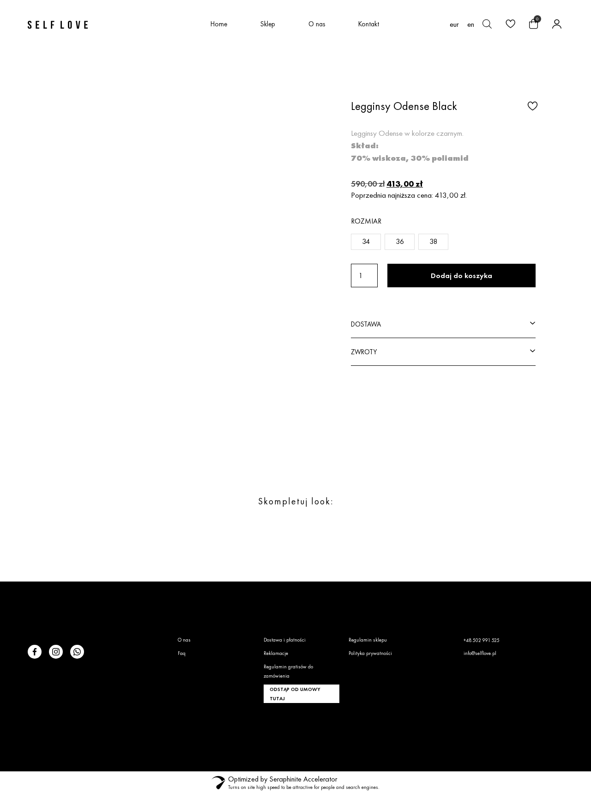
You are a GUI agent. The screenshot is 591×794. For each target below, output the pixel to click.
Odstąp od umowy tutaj (295, 694)
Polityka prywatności (370, 653)
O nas (316, 23)
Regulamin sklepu (368, 639)
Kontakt (368, 23)
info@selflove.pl (480, 653)
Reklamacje (276, 653)
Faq (182, 653)
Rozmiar (366, 221)
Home (219, 23)
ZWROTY (364, 351)
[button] (531, 105)
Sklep (267, 23)
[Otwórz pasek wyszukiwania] (487, 24)
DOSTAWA (366, 324)
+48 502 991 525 (482, 640)
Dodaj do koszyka (461, 275)
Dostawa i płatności (285, 639)
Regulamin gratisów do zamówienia (288, 671)
